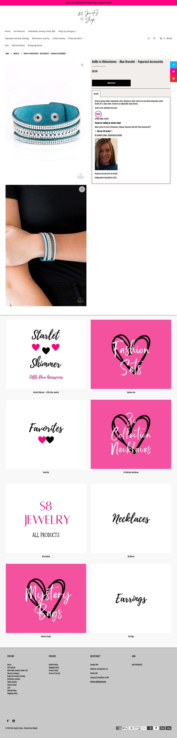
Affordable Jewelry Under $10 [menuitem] (41, 31)
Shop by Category (13, 673)
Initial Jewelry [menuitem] (58, 38)
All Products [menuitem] (19, 31)
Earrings (131, 636)
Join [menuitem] (7, 45)
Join (8, 688)
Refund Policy (12, 690)
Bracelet (16, 54)
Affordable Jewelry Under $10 (17, 670)
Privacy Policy (53, 670)
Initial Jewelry (12, 682)
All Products (11, 667)
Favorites (46, 472)
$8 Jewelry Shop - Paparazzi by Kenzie (98, 3)
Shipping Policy (12, 693)
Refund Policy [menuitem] (18, 45)
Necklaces (131, 556)
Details (96, 94)
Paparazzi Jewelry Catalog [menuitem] (17, 38)
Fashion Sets (131, 392)
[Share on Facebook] (173, 64)
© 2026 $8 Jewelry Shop (14, 728)
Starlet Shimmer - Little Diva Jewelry (46, 392)
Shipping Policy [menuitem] (35, 45)
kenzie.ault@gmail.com (98, 682)
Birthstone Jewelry (13, 679)
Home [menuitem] (8, 31)
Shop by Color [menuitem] (74, 38)
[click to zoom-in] (82, 65)
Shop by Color (12, 685)
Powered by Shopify (30, 728)
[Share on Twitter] (173, 71)
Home (7, 54)
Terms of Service (54, 673)
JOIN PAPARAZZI (137, 665)
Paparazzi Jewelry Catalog (16, 676)
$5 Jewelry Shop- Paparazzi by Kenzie (108, 135)
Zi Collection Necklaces (131, 472)
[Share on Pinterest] (173, 78)
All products (46, 556)
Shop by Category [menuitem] (66, 31)
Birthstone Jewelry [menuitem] (40, 38)
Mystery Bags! (46, 636)
